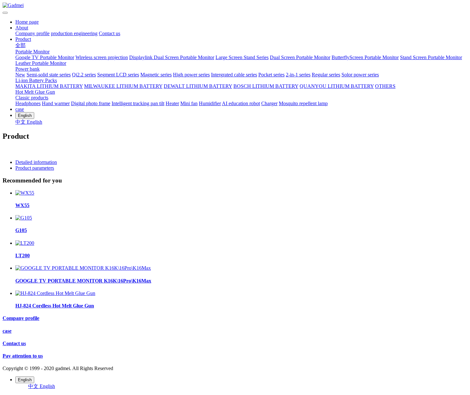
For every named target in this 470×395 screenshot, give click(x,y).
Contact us (109, 33)
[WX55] (24, 193)
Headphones (28, 103)
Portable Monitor (32, 51)
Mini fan (189, 103)
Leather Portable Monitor (40, 63)
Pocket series (271, 74)
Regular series (326, 74)
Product (23, 39)
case (19, 109)
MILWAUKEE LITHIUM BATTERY (123, 86)
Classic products (31, 97)
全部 (20, 45)
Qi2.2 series (84, 74)
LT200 (22, 255)
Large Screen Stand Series (242, 57)
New (20, 74)
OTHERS (385, 86)
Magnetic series (156, 74)
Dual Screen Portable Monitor (300, 57)
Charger (269, 103)
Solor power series (360, 74)
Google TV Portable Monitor (44, 57)
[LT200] (24, 243)
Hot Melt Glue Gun (35, 92)
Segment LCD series (118, 74)
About (21, 27)
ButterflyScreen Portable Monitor (365, 57)
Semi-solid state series (49, 74)
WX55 (22, 205)
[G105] (23, 218)
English (34, 122)
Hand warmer (56, 103)
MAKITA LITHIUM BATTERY (49, 86)
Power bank (27, 69)
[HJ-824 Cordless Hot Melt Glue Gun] (55, 293)
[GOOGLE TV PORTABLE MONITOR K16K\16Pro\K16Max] (83, 268)
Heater (172, 103)
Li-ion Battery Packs (36, 80)
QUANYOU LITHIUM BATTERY (337, 86)
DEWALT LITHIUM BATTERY (198, 86)
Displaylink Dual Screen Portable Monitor (171, 57)
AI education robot (241, 103)
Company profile (32, 33)
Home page (27, 22)
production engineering (74, 33)
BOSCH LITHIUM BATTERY (265, 86)
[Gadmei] (235, 5)
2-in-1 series (298, 74)
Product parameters (34, 168)
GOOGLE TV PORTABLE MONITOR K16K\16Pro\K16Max (83, 280)
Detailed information (36, 162)
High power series (191, 74)
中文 (21, 122)
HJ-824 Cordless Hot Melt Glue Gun (54, 305)
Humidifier (210, 103)
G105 (21, 230)
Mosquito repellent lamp (303, 103)
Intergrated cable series (234, 74)
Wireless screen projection (101, 57)
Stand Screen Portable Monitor (431, 57)
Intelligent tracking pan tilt (138, 103)
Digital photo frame (90, 103)
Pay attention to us (23, 356)
